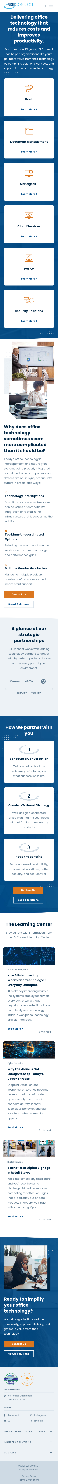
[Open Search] (46, 6)
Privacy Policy (29, 1476)
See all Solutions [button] (18, 604)
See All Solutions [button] (18, 1353)
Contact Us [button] (18, 594)
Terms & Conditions (29, 1479)
